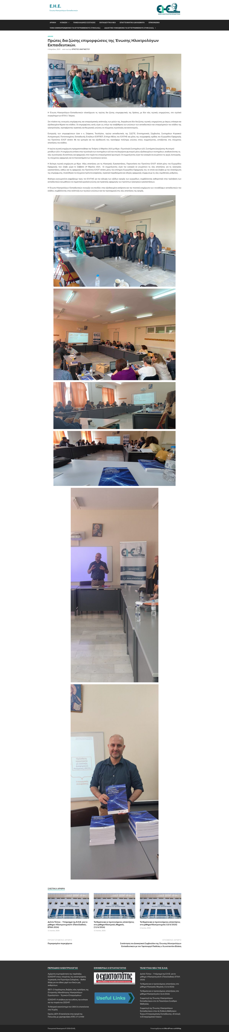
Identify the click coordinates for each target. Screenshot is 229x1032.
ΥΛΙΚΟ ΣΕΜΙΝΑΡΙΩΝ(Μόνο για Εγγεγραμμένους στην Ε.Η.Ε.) (75, 28)
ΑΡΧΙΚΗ (53, 22)
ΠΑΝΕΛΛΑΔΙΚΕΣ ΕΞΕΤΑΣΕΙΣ (84, 22)
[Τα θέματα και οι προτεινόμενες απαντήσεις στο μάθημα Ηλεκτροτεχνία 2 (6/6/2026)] (160, 919)
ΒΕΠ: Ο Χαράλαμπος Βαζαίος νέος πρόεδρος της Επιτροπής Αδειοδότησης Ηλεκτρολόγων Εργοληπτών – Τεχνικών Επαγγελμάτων (68, 992)
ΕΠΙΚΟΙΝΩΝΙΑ (154, 22)
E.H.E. (55, 6)
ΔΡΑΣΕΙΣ (50, 36)
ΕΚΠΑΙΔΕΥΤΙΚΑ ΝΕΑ (107, 22)
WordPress (168, 1028)
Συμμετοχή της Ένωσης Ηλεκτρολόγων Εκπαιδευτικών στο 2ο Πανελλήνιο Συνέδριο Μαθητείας (158, 1001)
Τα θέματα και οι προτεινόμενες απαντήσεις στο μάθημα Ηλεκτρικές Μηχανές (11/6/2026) (114, 924)
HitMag (178, 1028)
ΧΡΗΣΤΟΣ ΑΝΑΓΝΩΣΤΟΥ (81, 49)
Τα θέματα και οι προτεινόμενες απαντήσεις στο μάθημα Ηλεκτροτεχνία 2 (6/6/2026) (160, 923)
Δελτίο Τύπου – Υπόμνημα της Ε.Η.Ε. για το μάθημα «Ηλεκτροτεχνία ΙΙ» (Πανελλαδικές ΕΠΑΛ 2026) (67, 924)
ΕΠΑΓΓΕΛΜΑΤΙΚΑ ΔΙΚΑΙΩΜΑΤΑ (132, 22)
